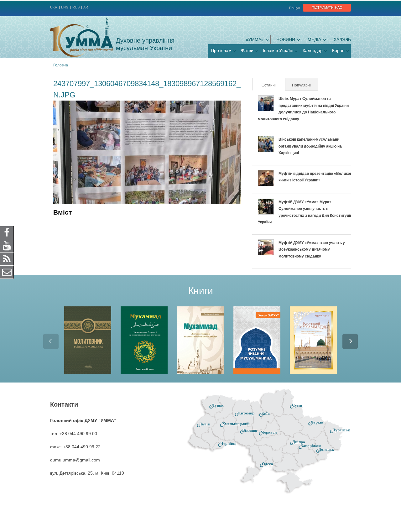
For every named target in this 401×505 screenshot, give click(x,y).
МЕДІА (314, 39)
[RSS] (7, 258)
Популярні (301, 85)
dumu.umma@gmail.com (75, 459)
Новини (285, 39)
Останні (273, 85)
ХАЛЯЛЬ (342, 39)
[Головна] (81, 37)
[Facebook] (7, 232)
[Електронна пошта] (7, 271)
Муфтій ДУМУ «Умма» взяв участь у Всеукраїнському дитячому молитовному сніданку (312, 249)
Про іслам (221, 50)
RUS (76, 7)
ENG (65, 7)
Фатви (247, 50)
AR (85, 7)
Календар (313, 50)
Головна (60, 65)
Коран (338, 50)
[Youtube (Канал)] (7, 245)
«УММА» (255, 39)
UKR (53, 7)
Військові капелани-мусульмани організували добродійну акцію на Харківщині (310, 146)
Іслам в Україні (278, 50)
